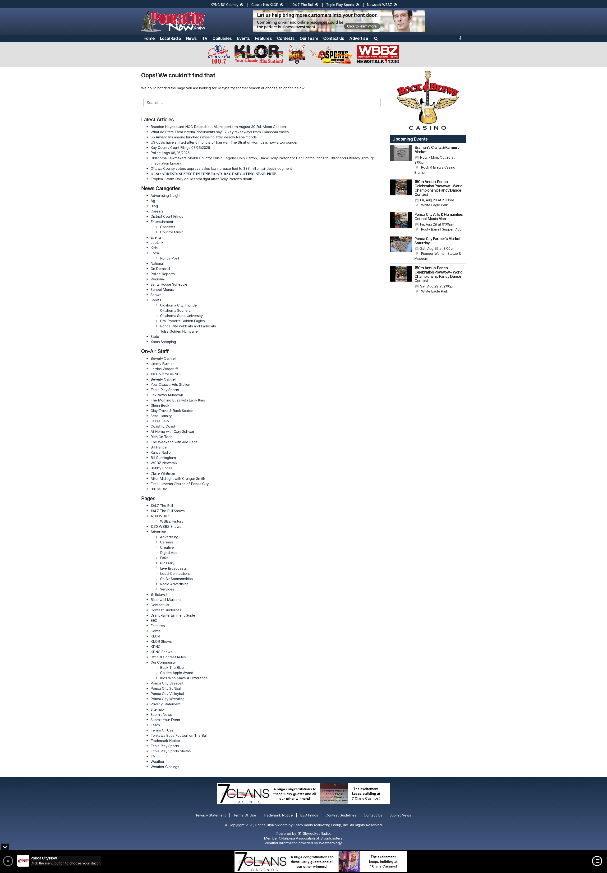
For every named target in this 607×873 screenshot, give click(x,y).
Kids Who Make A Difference (184, 678)
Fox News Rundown (167, 395)
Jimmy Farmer (162, 363)
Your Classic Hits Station (170, 384)
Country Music (172, 232)
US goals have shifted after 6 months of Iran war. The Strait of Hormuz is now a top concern (225, 142)
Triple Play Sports (340, 5)
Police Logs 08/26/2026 (170, 153)
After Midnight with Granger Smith (178, 478)
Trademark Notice (165, 740)
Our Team (309, 38)
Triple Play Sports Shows (171, 751)
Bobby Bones (162, 468)
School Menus (162, 289)
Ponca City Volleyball (167, 693)
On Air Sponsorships (176, 578)
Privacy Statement (165, 704)
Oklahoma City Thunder (179, 305)
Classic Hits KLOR (265, 5)
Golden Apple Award (176, 672)
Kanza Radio (161, 452)
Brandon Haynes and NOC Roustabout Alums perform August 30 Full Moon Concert (218, 126)
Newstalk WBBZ (380, 5)
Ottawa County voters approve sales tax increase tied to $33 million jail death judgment (221, 168)
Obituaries (222, 38)
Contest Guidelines (166, 610)
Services (167, 589)
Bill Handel (159, 447)
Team (155, 725)
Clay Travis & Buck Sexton (172, 410)
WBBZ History (171, 521)
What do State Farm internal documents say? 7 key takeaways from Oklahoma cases (220, 132)
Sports (156, 300)
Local (155, 253)
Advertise (358, 38)
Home (149, 38)
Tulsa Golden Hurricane (179, 331)
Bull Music (159, 489)
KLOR (155, 636)
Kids (154, 247)
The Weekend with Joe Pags (174, 442)
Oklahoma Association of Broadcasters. (311, 838)
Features (263, 38)
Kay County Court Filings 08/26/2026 (180, 147)
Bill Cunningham (163, 457)
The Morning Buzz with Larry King (178, 400)
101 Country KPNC (165, 374)
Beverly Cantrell (163, 358)
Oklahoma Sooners (175, 310)
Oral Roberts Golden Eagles (182, 321)
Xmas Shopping (163, 342)
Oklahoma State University (181, 315)
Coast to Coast (163, 426)
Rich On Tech (161, 436)
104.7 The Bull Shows (168, 511)
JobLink (157, 242)
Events (243, 38)
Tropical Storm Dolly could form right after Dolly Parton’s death (201, 179)
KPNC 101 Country (225, 5)
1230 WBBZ (160, 516)
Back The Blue (172, 667)
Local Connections (175, 573)
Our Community (163, 662)
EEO (154, 620)
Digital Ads (168, 552)
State (155, 336)
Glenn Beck (160, 405)
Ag (153, 200)
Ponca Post (169, 258)
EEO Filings (309, 815)
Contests (285, 38)
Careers (157, 211)
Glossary (167, 563)
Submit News (161, 714)
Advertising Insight (165, 195)
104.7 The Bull (302, 5)
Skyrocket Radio (316, 833)
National (157, 263)
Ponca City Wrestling (167, 699)
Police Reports (163, 274)
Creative (167, 547)
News (191, 38)
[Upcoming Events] (401, 160)
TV (204, 38)
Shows (156, 295)
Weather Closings (165, 766)
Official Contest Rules (168, 657)
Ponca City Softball (166, 688)
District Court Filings (167, 216)
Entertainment (162, 221)
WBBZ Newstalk (164, 463)
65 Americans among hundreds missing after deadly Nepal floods (204, 137)
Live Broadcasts (173, 568)
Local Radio (170, 38)
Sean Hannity (161, 416)
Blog (154, 206)
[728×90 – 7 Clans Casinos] (321, 861)
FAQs (164, 558)
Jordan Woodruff (164, 369)
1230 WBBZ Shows (166, 526)
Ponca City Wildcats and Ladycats (188, 326)
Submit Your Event (165, 719)
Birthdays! (159, 594)
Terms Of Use (162, 730)
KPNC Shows (161, 652)
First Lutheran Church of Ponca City (180, 483)
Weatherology (330, 843)
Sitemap (157, 709)
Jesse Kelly (160, 421)
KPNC (156, 646)
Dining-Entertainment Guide (173, 615)
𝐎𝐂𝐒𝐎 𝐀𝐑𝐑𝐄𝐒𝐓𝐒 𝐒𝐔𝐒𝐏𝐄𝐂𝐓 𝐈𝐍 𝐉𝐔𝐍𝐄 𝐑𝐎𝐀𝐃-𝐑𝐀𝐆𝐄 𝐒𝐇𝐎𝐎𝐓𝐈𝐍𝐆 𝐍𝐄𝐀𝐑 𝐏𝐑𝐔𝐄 (213, 173)
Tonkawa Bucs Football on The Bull (179, 735)
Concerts (167, 227)
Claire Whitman (163, 473)
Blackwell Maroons (166, 599)
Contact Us (333, 38)
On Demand (160, 268)
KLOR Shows (161, 641)
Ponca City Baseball (167, 683)
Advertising (169, 537)
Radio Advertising (174, 584)
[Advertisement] (339, 21)
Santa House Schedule (169, 284)
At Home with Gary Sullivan (172, 431)
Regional (158, 279)
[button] (376, 38)
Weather (157, 761)
